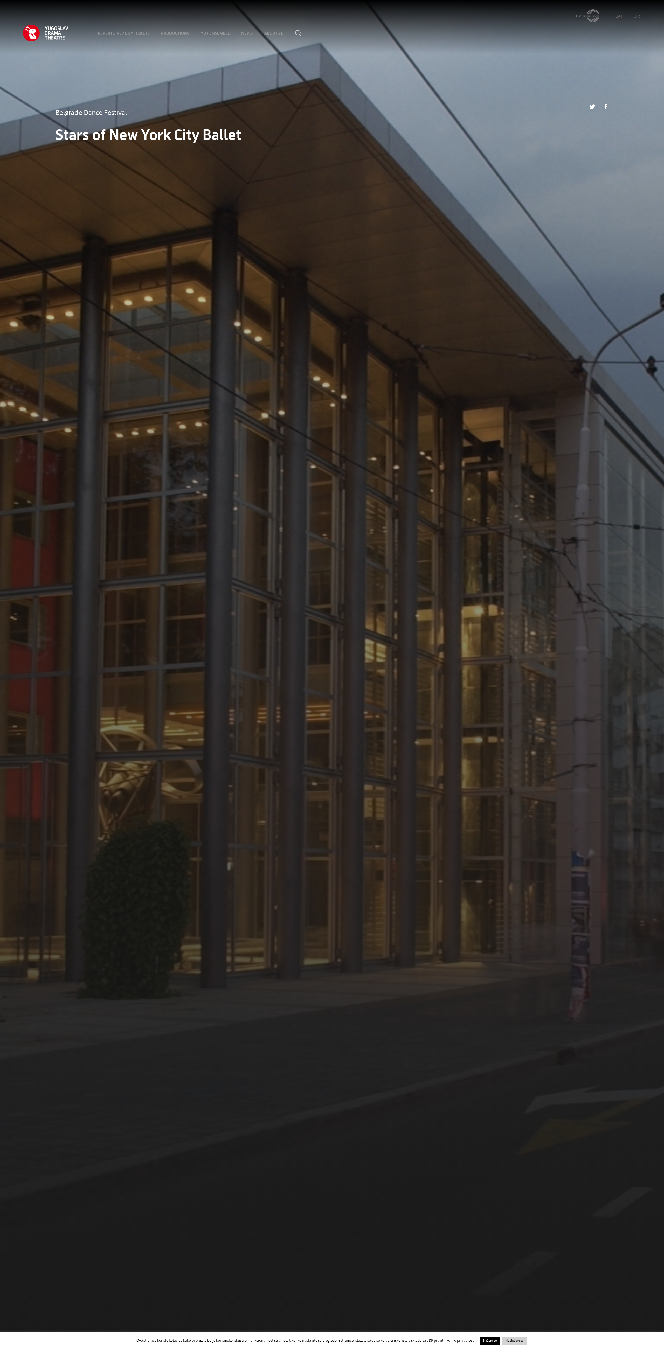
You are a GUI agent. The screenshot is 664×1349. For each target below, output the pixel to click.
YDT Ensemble (215, 33)
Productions (175, 33)
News (247, 33)
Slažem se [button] (490, 1340)
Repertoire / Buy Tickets (124, 33)
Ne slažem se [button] (514, 1340)
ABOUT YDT (275, 33)
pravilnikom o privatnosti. (455, 1340)
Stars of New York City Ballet (148, 135)
